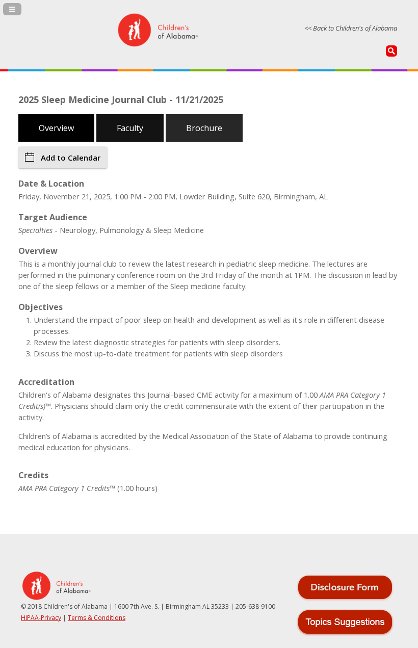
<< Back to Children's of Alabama (350, 28)
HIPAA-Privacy (41, 617)
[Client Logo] (157, 45)
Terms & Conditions (96, 617)
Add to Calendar (70, 157)
